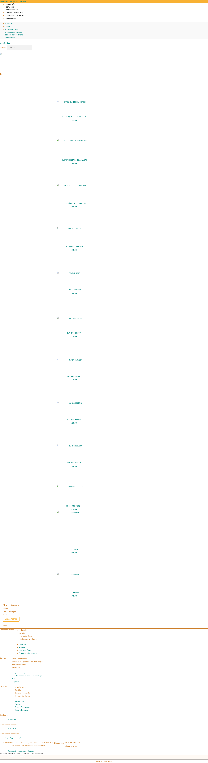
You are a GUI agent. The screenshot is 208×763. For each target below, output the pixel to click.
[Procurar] (35, 47)
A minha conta (20, 687)
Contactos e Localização (28, 639)
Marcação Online (26, 636)
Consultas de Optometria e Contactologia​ (27, 662)
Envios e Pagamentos (22, 693)
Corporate (16, 667)
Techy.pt (22, 756)
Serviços (10, 7)
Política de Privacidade (8, 753)
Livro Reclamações (37, 753)
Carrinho (18, 690)
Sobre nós (10, 4)
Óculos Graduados (14, 13)
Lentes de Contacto (15, 15)
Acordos (22, 633)
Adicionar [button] (98, 119)
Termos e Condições (22, 753)
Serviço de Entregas (19, 659)
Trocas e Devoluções (22, 696)
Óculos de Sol (12, 10)
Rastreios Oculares (19, 664)
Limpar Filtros (11, 619)
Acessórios (11, 18)
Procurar (3, 47)
